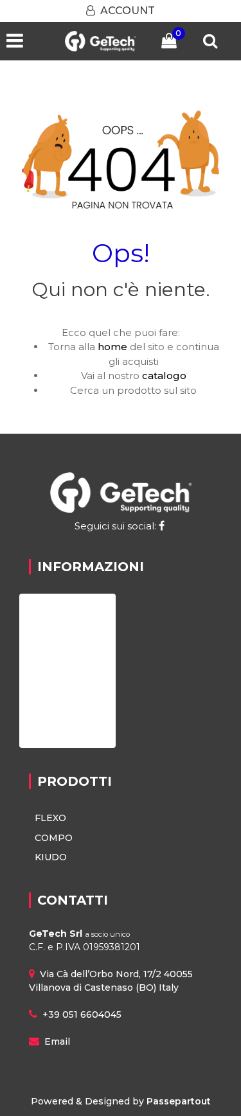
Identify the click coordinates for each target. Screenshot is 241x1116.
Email (57, 1041)
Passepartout (179, 1101)
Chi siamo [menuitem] (56, 639)
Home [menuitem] (48, 609)
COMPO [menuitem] (54, 838)
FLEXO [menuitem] (50, 818)
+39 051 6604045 (81, 1014)
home (112, 347)
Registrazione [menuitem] (67, 670)
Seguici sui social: (117, 526)
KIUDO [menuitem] (51, 857)
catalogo (164, 375)
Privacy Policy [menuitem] (67, 732)
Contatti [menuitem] (53, 701)
